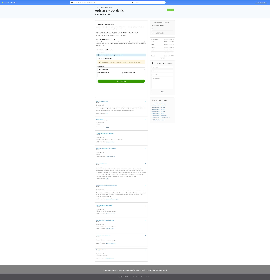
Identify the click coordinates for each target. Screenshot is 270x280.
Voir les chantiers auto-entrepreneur (161, 117)
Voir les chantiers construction (159, 115)
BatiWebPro (257, 272)
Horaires (162, 58)
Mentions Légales (140, 276)
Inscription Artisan (261, 2)
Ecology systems (110, 258)
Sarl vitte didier (109, 228)
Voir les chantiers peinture (158, 103)
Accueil (96, 7)
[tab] (121, 101)
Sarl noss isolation (110, 213)
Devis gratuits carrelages (106, 7)
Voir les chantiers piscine (158, 113)
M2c (107, 178)
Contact (148, 276)
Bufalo (107, 127)
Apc (107, 113)
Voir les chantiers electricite (158, 111)
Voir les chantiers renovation (159, 105)
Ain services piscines (111, 243)
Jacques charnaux (110, 141)
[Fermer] (264, 260)
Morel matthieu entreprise (112, 199)
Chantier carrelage (9, 2)
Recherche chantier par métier (159, 100)
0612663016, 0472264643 (158, 25)
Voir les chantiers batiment (158, 119)
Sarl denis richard (110, 156)
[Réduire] (262, 260)
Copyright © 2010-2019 (123, 276)
